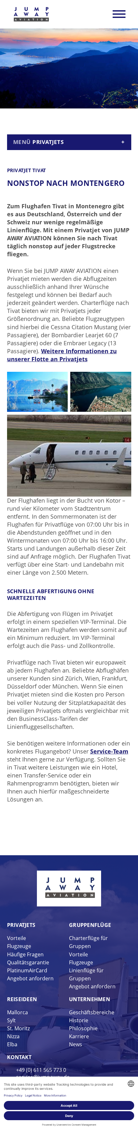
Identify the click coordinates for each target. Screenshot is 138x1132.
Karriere (79, 1036)
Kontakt (19, 1057)
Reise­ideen (22, 999)
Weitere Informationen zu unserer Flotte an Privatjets (62, 355)
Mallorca (17, 1012)
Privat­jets (21, 925)
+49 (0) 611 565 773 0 (41, 1069)
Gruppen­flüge (90, 925)
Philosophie (83, 1028)
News (75, 1044)
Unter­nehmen (89, 999)
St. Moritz (18, 1028)
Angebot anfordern (30, 978)
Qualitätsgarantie (28, 962)
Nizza (13, 1036)
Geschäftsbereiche (91, 1012)
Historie (78, 1020)
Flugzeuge (19, 946)
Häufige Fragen (25, 954)
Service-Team (109, 751)
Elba (12, 1044)
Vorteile (16, 938)
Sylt (11, 1020)
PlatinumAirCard (27, 970)
